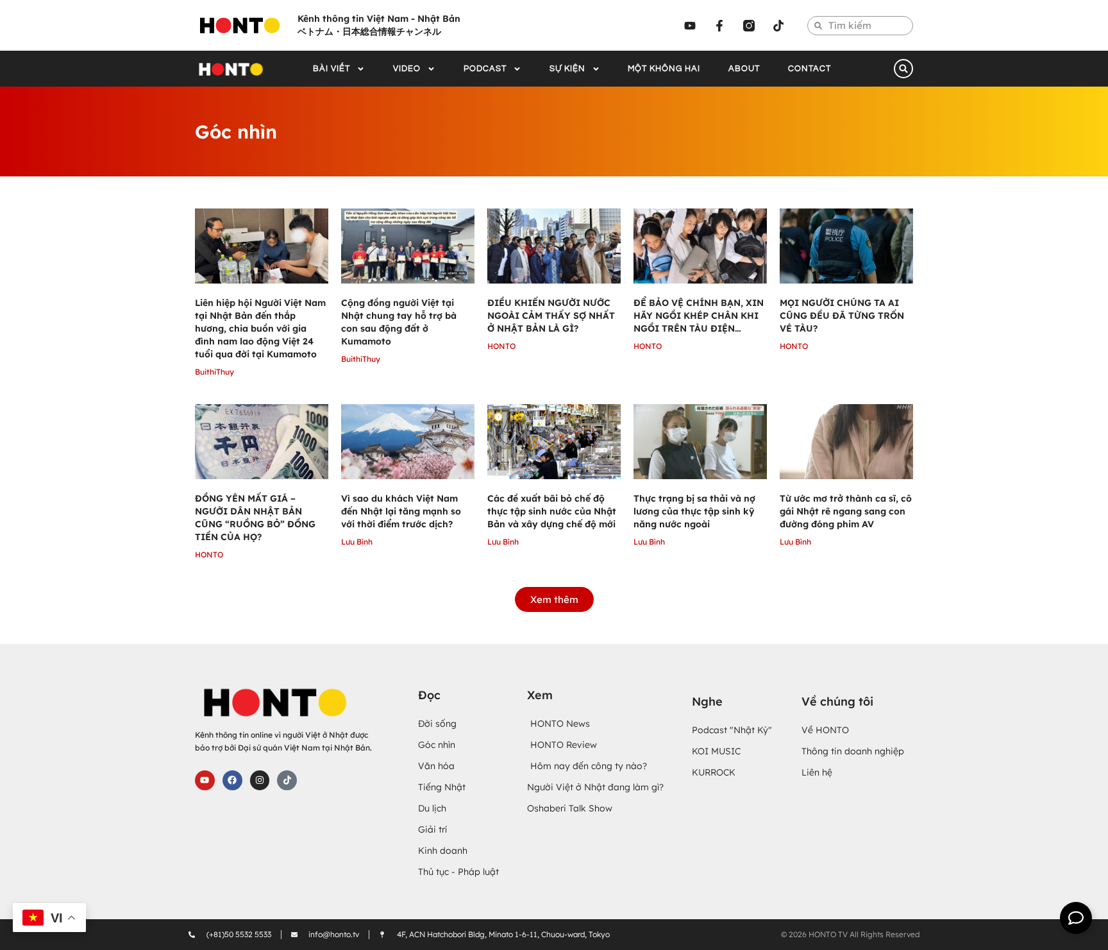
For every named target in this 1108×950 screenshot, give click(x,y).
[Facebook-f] (719, 25)
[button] (903, 68)
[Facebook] (232, 780)
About (744, 68)
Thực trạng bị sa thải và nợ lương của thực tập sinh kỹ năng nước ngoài (694, 511)
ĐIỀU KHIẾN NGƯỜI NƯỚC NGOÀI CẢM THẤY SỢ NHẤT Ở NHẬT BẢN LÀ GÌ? (551, 315)
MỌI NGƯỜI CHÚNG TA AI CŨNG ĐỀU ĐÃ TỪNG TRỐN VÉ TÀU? (842, 315)
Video (407, 68)
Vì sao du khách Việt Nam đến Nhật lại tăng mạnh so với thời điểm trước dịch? (401, 511)
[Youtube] (689, 25)
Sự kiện (567, 68)
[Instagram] (260, 780)
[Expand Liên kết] (1076, 918)
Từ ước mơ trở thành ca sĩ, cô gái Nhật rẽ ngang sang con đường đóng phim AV (846, 511)
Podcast (485, 68)
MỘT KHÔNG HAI (664, 68)
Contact (809, 68)
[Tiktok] (778, 25)
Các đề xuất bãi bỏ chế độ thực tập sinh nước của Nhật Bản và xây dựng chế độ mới (551, 511)
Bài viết (331, 68)
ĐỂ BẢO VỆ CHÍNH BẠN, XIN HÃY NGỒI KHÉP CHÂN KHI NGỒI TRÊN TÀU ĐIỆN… (699, 315)
